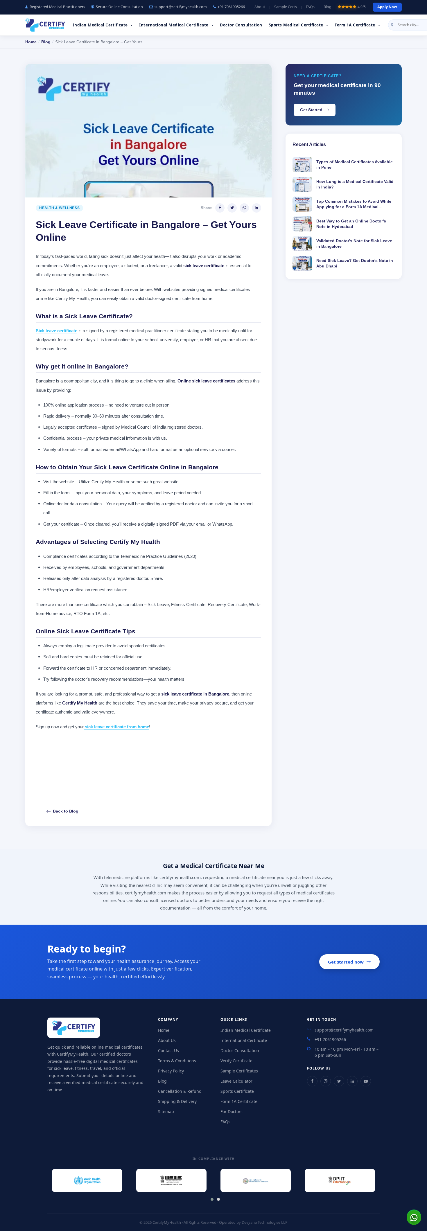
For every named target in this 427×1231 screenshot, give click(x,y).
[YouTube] (365, 1081)
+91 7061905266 (231, 6)
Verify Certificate (236, 1060)
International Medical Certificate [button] (174, 25)
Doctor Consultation (241, 25)
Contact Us (168, 1050)
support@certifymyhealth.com (181, 6)
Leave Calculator (236, 1081)
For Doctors (231, 1111)
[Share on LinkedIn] (256, 208)
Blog (327, 6)
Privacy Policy (171, 1071)
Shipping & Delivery (177, 1101)
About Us (167, 1040)
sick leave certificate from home (116, 727)
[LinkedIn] (352, 1081)
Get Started (311, 109)
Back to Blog (65, 811)
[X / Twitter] (339, 1081)
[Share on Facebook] (220, 208)
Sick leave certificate (56, 330)
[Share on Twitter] (232, 208)
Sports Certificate (237, 1091)
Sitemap (166, 1111)
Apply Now (387, 6)
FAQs (310, 6)
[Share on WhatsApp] (244, 208)
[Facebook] (312, 1081)
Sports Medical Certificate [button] (297, 25)
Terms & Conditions (177, 1060)
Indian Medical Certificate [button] (101, 25)
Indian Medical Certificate (245, 1030)
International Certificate (243, 1040)
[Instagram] (325, 1081)
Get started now (346, 962)
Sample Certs (285, 6)
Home (31, 42)
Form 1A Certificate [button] (355, 25)
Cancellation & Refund (180, 1091)
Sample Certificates (239, 1071)
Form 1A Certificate (238, 1101)
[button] (210, 1198)
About (259, 6)
